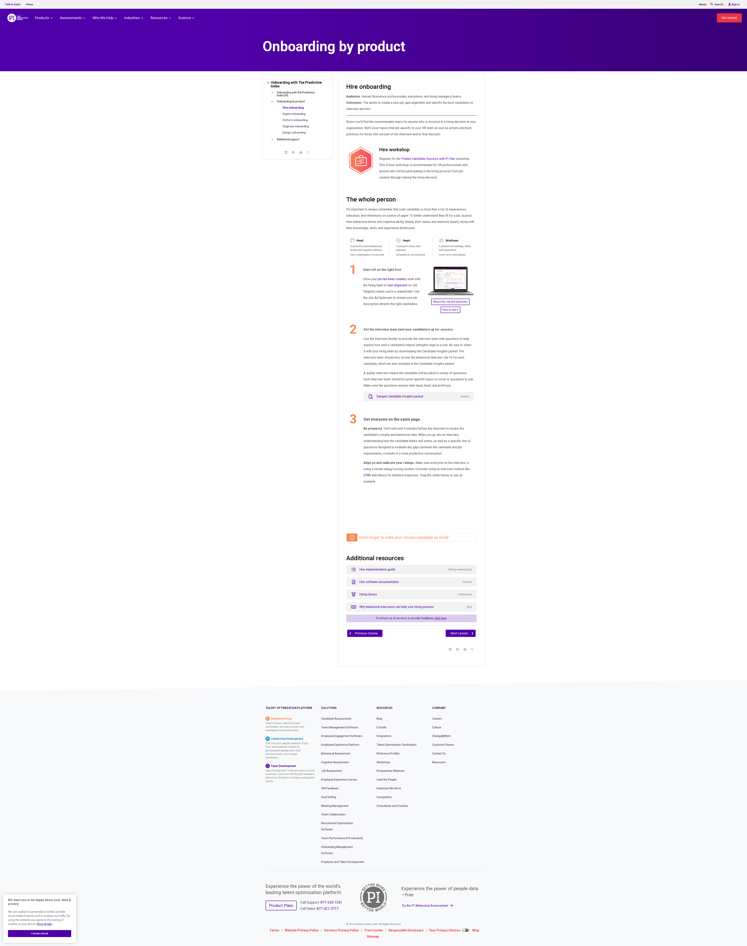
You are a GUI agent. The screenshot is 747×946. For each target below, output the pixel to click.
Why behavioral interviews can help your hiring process (415, 607)
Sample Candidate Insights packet (423, 396)
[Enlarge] (471, 239)
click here (440, 618)
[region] (39, 918)
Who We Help (103, 18)
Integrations (384, 736)
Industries (132, 18)
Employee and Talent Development (342, 861)
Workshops (383, 762)
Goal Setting (328, 797)
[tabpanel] (411, 357)
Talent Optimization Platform (289, 708)
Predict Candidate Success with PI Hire (428, 159)
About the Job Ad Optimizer (450, 301)
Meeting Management (335, 805)
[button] (297, 86)
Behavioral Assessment (335, 753)
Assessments (71, 18)
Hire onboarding (293, 107)
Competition (384, 797)
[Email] (301, 152)
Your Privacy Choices (444, 930)
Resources (159, 18)
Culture (436, 727)
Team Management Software (339, 727)
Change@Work (441, 736)
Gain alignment (397, 285)
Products (42, 18)
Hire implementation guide (415, 569)
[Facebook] (293, 152)
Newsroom (439, 762)
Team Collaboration (333, 814)
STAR (367, 475)
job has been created (392, 279)
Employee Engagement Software (341, 736)
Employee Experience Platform (340, 744)
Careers (437, 718)
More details (44, 924)
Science (184, 18)
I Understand (39, 933)
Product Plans (281, 905)
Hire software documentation (415, 582)
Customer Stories (443, 744)
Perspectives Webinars (391, 770)
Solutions (329, 708)
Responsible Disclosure (406, 930)
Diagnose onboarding (296, 126)
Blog (379, 718)
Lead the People (386, 779)
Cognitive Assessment (335, 762)
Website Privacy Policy (301, 930)
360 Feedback (329, 788)
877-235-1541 (331, 902)
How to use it (450, 309)
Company (439, 708)
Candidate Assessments (336, 718)
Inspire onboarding (294, 113)
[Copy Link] (308, 152)
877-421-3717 (327, 908)
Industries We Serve (389, 788)
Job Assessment (331, 770)
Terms (274, 930)
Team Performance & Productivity (342, 838)
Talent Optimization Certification (396, 744)
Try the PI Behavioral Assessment (425, 905)
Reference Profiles (388, 753)
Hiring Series (415, 594)
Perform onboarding (295, 120)
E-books (382, 727)
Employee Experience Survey (339, 779)
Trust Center (373, 930)
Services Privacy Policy (341, 930)
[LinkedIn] (286, 152)
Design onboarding (294, 132)
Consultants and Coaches (392, 805)
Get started (729, 18)
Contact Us (439, 753)
